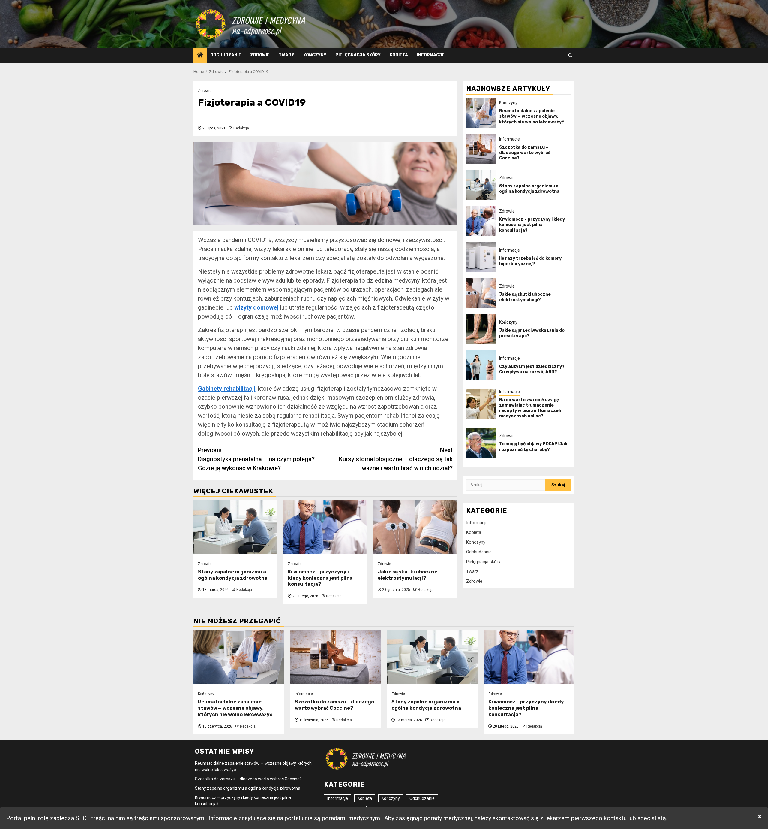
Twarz (286, 55)
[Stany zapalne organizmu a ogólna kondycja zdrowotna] (236, 527)
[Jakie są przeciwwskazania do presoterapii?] (481, 329)
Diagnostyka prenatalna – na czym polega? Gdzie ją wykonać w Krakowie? (256, 459)
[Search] (570, 55)
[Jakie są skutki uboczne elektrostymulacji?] (415, 527)
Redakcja (241, 128)
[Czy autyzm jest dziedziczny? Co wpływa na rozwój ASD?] (481, 365)
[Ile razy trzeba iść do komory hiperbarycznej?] (481, 257)
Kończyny (314, 55)
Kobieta (399, 55)
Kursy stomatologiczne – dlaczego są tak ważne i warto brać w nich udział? (396, 459)
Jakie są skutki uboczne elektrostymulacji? (407, 575)
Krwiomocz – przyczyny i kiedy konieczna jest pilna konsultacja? (320, 578)
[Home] (200, 55)
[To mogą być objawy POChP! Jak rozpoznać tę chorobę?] (481, 443)
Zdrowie (260, 55)
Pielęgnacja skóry (358, 55)
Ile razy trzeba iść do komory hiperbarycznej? (530, 261)
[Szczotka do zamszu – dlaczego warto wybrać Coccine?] (481, 149)
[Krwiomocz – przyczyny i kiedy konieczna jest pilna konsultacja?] (326, 527)
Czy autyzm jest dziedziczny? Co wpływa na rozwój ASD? (532, 369)
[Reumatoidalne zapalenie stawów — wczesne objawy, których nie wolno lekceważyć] (481, 113)
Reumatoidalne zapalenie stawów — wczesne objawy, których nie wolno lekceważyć (531, 116)
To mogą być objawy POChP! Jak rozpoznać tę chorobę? (533, 446)
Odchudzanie (225, 55)
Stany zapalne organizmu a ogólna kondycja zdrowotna (233, 575)
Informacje (431, 55)
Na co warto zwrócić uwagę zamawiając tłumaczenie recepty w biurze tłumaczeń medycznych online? (530, 408)
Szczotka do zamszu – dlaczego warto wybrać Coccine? (524, 153)
